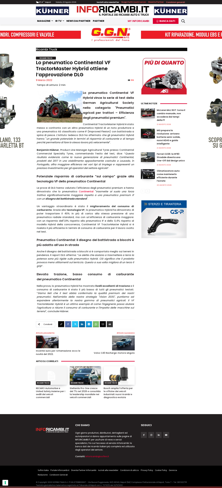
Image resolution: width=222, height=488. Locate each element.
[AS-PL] (164, 75)
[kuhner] (52, 10)
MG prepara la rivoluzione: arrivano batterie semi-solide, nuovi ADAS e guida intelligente (168, 137)
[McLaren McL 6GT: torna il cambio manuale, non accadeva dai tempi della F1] (148, 113)
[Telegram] (89, 324)
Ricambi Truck (46, 49)
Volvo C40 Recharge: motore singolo (114, 352)
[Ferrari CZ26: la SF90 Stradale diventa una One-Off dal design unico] (148, 157)
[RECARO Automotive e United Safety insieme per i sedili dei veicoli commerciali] (51, 375)
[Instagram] (151, 435)
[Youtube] (166, 435)
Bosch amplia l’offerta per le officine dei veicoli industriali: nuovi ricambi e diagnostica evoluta (118, 393)
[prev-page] (143, 191)
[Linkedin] (82, 324)
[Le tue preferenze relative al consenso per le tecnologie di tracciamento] (5, 483)
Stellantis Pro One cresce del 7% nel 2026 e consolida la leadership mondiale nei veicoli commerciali (85, 393)
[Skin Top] (111, 35)
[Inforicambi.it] (113, 11)
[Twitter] (75, 324)
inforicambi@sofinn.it (97, 456)
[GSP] (164, 219)
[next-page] (148, 191)
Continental (86, 191)
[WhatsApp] (96, 324)
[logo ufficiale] (52, 430)
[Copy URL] (61, 324)
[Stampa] (110, 324)
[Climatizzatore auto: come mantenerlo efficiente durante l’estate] (148, 174)
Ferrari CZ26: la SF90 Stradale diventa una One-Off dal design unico (171, 157)
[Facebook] (68, 324)
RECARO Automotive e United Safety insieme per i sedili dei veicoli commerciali (50, 393)
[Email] (103, 324)
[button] (183, 21)
